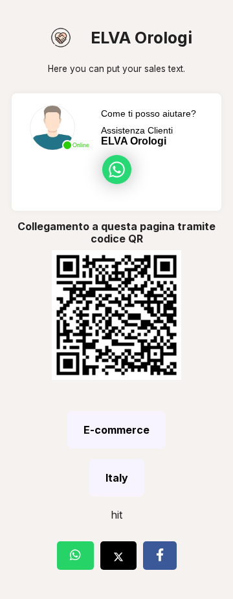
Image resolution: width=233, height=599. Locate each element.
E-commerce (116, 429)
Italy (116, 477)
